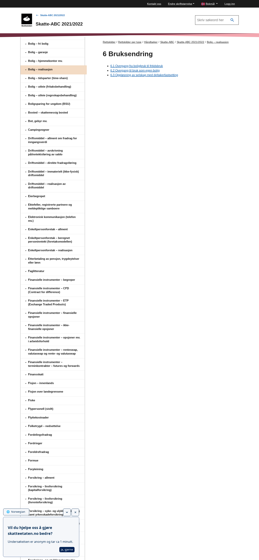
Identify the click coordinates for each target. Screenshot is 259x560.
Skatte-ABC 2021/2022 (52, 15)
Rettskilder (109, 42)
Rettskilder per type (129, 42)
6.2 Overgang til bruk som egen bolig (135, 70)
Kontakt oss (154, 3)
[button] (209, 4)
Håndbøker (151, 42)
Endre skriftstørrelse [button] (180, 3)
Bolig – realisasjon (218, 42)
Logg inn (229, 3)
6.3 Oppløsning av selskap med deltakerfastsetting (144, 75)
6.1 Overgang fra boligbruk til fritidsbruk (136, 66)
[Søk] (232, 20)
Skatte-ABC (167, 42)
